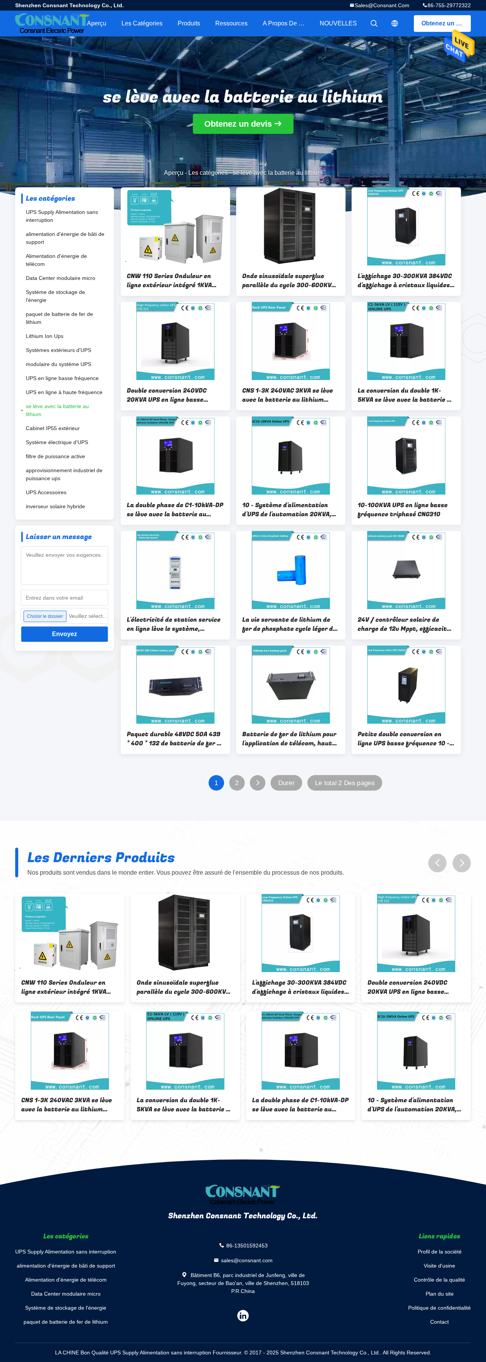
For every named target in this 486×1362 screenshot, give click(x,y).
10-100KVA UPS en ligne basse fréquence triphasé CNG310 (403, 510)
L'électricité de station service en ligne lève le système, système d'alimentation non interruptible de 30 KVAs (174, 624)
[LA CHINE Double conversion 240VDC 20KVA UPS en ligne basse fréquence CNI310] (175, 341)
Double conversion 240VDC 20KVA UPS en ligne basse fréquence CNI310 (167, 395)
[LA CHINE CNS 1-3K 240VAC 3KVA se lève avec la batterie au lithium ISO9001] (291, 341)
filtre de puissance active (55, 456)
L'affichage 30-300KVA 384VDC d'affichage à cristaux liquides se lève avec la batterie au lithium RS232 (405, 281)
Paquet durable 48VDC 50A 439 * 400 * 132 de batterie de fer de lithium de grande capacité (175, 739)
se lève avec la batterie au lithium (57, 410)
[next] (462, 863)
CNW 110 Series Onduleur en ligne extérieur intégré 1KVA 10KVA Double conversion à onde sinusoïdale (175, 281)
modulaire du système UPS (58, 364)
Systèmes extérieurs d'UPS (58, 350)
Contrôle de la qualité (439, 1280)
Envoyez (64, 634)
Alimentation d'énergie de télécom (56, 260)
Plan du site (440, 1294)
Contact (439, 1322)
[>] (257, 783)
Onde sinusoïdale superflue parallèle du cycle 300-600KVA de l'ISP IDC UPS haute (288, 281)
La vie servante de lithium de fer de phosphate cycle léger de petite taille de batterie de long (290, 624)
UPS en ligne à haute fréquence (64, 392)
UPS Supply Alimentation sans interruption (62, 216)
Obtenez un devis (446, 23)
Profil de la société (440, 1252)
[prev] (437, 863)
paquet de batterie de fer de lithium (59, 318)
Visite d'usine (439, 1266)
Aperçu (96, 23)
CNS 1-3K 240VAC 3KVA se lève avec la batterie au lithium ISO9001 (287, 395)
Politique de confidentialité (439, 1308)
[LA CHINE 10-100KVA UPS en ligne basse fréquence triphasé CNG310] (406, 455)
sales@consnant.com (382, 5)
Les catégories (142, 23)
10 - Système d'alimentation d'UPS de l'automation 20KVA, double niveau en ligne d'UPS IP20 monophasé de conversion (288, 510)
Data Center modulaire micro (60, 278)
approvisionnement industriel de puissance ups (64, 474)
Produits (189, 23)
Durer (286, 783)
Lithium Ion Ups (44, 336)
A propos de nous (287, 23)
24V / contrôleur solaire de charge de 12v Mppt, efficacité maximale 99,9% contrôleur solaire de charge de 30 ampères (404, 624)
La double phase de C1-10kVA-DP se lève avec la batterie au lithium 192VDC (175, 510)
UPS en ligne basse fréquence (62, 378)
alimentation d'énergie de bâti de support (65, 238)
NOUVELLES (338, 23)
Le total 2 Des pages (344, 783)
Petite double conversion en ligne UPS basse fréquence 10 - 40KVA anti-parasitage (404, 739)
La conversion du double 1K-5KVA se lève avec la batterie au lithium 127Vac (406, 395)
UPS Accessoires (46, 492)
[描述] (394, 23)
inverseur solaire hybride (55, 506)
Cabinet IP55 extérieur (53, 428)
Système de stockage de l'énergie (55, 296)
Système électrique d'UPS (57, 442)
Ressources (231, 23)
